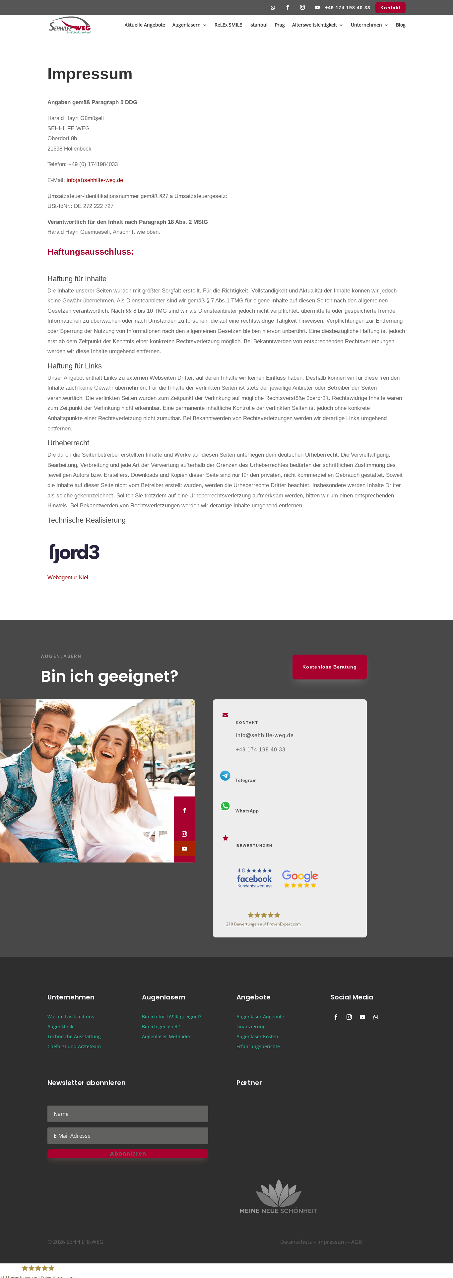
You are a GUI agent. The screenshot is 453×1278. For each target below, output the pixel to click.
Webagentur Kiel (67, 577)
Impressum (331, 1242)
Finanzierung (251, 1027)
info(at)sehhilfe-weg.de (95, 180)
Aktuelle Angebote (145, 25)
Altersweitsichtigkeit (314, 25)
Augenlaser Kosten (257, 1037)
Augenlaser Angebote (260, 1017)
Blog (401, 25)
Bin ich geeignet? (161, 1027)
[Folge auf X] (179, 822)
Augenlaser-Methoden (167, 1037)
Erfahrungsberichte (258, 1047)
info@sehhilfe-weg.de (265, 735)
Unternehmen (366, 25)
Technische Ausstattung (74, 1037)
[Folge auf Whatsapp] (273, 9)
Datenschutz (296, 1242)
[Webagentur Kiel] (82, 561)
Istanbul (258, 25)
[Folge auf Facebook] (287, 9)
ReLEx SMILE (228, 25)
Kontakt (390, 7)
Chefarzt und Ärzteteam (74, 1047)
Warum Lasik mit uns (70, 1017)
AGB (356, 1242)
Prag (280, 25)
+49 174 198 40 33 (347, 7)
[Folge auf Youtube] (317, 9)
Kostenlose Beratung (329, 667)
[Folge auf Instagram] (302, 9)
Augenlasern (186, 25)
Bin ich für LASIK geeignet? (171, 1017)
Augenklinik (60, 1027)
